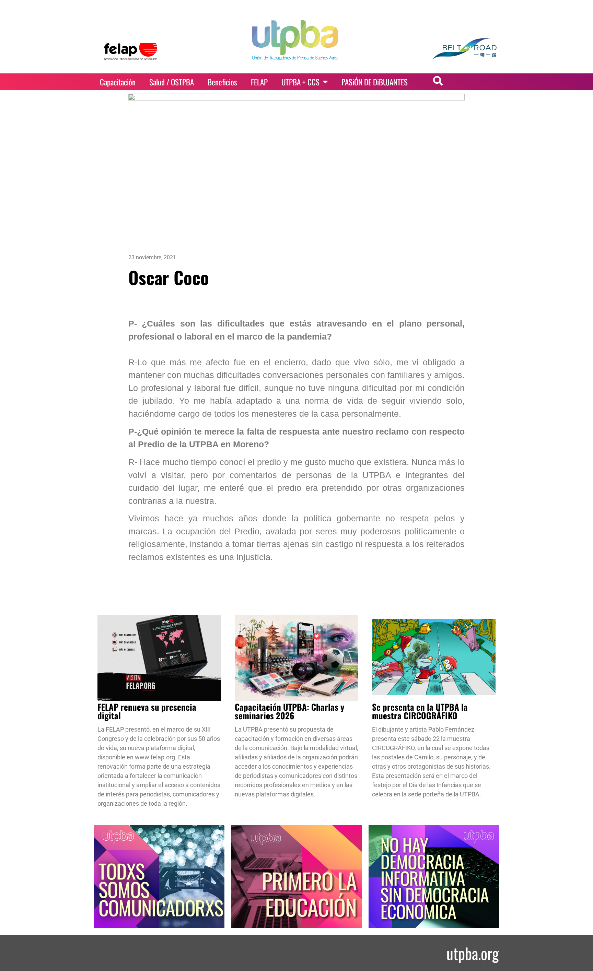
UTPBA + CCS (300, 82)
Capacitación (118, 82)
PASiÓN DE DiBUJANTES (374, 82)
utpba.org (472, 953)
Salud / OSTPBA (171, 82)
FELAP (259, 82)
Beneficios (222, 82)
